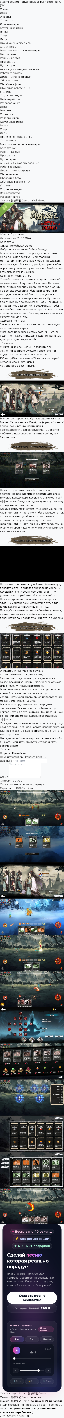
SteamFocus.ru (16, 1416)
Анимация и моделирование (19, 69)
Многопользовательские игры (20, 50)
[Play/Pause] (16, 1350)
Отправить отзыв (11, 780)
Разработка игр (10, 103)
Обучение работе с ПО (15, 88)
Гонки (4, 31)
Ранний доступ (10, 58)
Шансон (47, 1339)
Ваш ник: (6, 760)
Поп (32, 1339)
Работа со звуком (11, 73)
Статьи (4, 9)
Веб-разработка (10, 99)
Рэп (17, 1339)
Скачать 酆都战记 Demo (14, 1401)
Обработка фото (10, 84)
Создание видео (11, 95)
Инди (3, 39)
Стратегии (7, 20)
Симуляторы (8, 46)
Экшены (5, 16)
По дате (5, 753)
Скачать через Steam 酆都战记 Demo (23, 1393)
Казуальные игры (11, 28)
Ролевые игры (9, 24)
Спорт (4, 35)
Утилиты (5, 91)
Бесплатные (8, 54)
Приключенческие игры (16, 43)
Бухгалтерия (8, 65)
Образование (9, 80)
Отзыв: (4, 776)
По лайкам (19, 753)
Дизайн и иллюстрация (15, 76)
